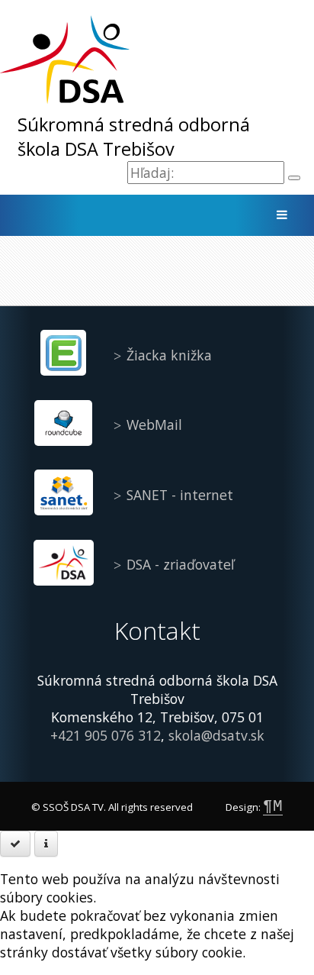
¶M (273, 806)
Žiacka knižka (169, 355)
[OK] (15, 844)
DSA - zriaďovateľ (180, 564)
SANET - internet (180, 495)
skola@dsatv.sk (216, 735)
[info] (46, 844)
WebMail (154, 424)
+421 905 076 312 (105, 735)
